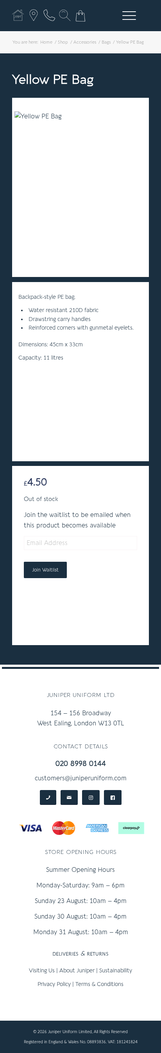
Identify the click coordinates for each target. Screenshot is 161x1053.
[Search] (65, 15)
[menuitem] (127, 15)
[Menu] (125, 15)
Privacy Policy (54, 984)
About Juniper (77, 970)
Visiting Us (42, 970)
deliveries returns (80, 953)
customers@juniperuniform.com (81, 778)
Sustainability (115, 970)
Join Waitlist (45, 570)
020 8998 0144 (80, 764)
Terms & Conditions (99, 984)
